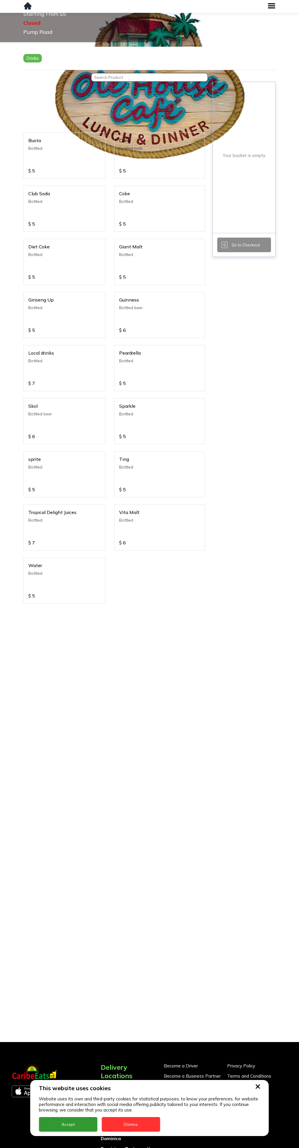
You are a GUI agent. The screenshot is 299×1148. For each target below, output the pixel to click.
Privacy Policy (241, 1066)
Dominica (111, 1138)
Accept (68, 1124)
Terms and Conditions (249, 1076)
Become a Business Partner (192, 1076)
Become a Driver (181, 1066)
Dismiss (131, 1124)
